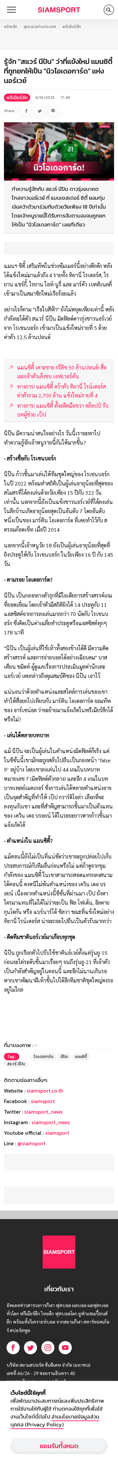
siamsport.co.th (45, 1091)
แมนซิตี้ (81, 1057)
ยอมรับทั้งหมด (59, 1446)
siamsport (43, 1101)
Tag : (11, 1057)
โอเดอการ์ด (43, 1057)
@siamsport (31, 1143)
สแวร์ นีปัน (16, 1064)
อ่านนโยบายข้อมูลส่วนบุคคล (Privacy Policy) (54, 1420)
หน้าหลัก (10, 27)
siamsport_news (43, 1112)
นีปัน (64, 1057)
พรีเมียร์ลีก (71, 27)
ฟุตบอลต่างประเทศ (40, 27)
